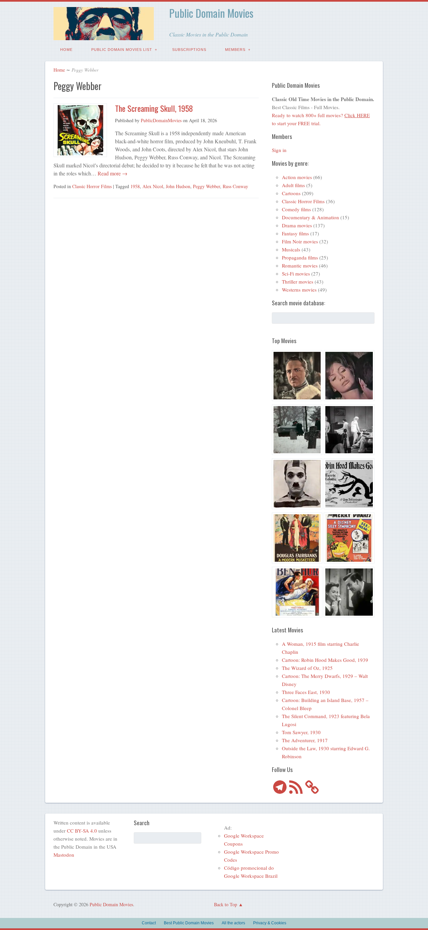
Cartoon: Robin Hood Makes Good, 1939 (325, 659)
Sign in (279, 150)
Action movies (297, 177)
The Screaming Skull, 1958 (154, 108)
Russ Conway (235, 186)
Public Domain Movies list (121, 50)
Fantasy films (295, 233)
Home (66, 50)
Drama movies (297, 225)
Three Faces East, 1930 (306, 692)
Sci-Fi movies (296, 273)
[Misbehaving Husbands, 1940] (349, 593)
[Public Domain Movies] (104, 35)
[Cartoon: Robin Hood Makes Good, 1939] (349, 484)
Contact (149, 923)
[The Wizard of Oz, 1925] (297, 376)
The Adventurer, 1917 (305, 740)
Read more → (111, 173)
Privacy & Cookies (269, 923)
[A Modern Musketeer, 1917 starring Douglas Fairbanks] (297, 539)
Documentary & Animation (310, 217)
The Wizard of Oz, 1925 (307, 668)
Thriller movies (297, 281)
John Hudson (178, 186)
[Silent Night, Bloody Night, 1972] (297, 430)
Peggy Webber (206, 186)
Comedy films (296, 209)
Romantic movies (300, 265)
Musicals (291, 249)
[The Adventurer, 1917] (297, 484)
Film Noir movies (300, 241)
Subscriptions (189, 50)
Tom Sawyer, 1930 (301, 732)
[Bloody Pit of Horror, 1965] (349, 376)
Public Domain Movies (211, 13)
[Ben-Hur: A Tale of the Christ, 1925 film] (297, 593)
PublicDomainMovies (161, 120)
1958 (135, 186)
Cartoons (291, 193)
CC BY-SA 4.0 (82, 830)
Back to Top (225, 904)
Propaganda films (300, 257)
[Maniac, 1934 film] (349, 430)
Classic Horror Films (92, 186)
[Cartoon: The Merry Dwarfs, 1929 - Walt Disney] (349, 539)
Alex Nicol (152, 186)
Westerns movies (299, 289)
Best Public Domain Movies (189, 923)
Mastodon (64, 854)
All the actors (233, 923)
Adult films (293, 185)
